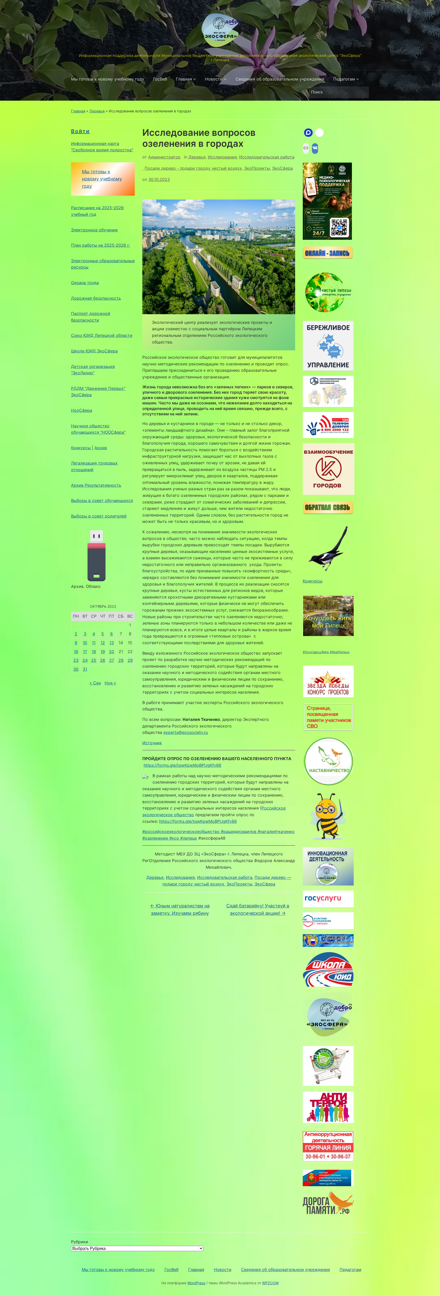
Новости (214, 79)
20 (111, 651)
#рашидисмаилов (238, 831)
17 (85, 651)
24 (85, 660)
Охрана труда (85, 282)
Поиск (362, 92)
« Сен (95, 682)
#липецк (188, 838)
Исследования (222, 157)
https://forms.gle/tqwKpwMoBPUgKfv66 (182, 765)
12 (103, 642)
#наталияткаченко (276, 831)
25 (93, 660)
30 (75, 669)
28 (120, 660)
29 (130, 660)
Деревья (97, 111)
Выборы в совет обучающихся (102, 500)
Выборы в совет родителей (99, 516)
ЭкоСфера (282, 168)
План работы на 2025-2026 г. (100, 245)
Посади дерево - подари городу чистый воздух (193, 168)
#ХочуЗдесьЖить (316, 652)
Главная (184, 79)
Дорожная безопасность (96, 298)
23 (75, 660)
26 (102, 660)
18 (94, 651)
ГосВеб (160, 79)
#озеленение (155, 838)
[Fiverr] (319, 132)
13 (111, 642)
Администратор (164, 157)
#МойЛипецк (339, 652)
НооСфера (81, 410)
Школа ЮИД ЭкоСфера (94, 350)
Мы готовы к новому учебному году (107, 79)
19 (103, 651)
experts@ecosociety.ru (185, 732)
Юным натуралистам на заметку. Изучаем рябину (180, 909)
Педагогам (344, 79)
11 (93, 642)
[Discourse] (308, 132)
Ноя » (110, 682)
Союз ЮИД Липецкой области (101, 335)
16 (76, 651)
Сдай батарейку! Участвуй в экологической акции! (257, 909)
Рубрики (79, 1241)
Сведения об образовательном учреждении (280, 79)
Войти (80, 131)
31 (85, 669)
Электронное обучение (94, 229)
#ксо (174, 838)
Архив (100, 447)
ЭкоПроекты (257, 168)
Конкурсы (81, 447)
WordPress (196, 1283)
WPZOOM (270, 1283)
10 (85, 642)
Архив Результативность (96, 485)
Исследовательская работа (266, 157)
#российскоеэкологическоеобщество (180, 831)
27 (111, 660)
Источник (152, 742)
